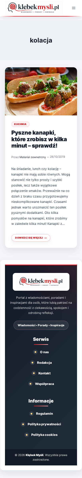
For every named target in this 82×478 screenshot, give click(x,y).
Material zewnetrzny (33, 157)
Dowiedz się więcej (30, 238)
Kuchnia (20, 124)
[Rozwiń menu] (73, 8)
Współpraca (44, 384)
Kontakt (44, 373)
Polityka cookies (44, 435)
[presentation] (41, 91)
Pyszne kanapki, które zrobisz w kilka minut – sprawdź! (39, 139)
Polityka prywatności (44, 424)
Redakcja (44, 363)
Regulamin (44, 414)
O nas (44, 352)
